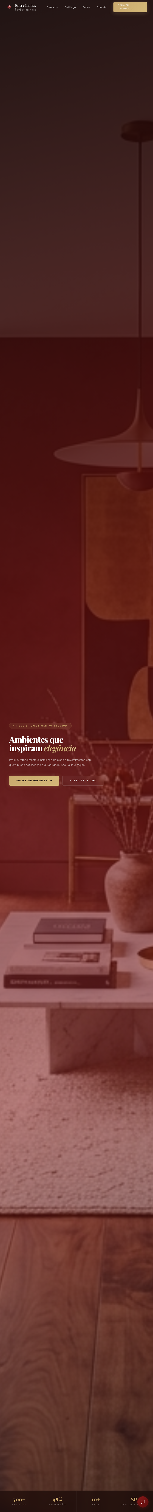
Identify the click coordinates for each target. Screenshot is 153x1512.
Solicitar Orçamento (125, 7)
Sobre (86, 7)
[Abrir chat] (143, 1502)
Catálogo (70, 7)
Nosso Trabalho (83, 780)
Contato (102, 7)
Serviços (52, 7)
